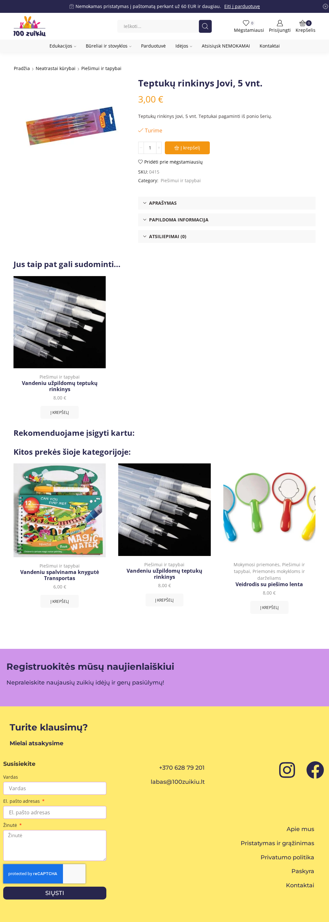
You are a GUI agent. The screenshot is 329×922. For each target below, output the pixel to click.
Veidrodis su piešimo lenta (269, 584)
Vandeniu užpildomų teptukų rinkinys (60, 386)
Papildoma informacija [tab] (179, 220)
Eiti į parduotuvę (242, 6)
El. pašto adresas (22, 801)
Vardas (10, 777)
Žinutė (10, 825)
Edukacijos (60, 46)
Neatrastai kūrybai (56, 68)
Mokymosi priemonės (257, 564)
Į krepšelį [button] (59, 412)
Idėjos (181, 46)
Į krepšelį (190, 148)
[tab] (227, 203)
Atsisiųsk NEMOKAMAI (226, 46)
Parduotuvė (153, 46)
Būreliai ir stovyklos (107, 46)
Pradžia (22, 68)
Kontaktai (270, 46)
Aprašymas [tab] (163, 203)
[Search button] (205, 26)
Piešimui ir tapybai (101, 68)
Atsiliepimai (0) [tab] (167, 236)
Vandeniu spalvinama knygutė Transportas (59, 575)
